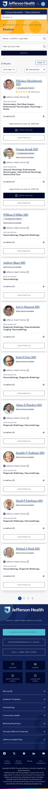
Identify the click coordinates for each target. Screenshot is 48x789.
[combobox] (21, 38)
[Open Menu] (43, 4)
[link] (30, 82)
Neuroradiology (33, 12)
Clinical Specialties (14, 12)
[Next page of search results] (32, 598)
